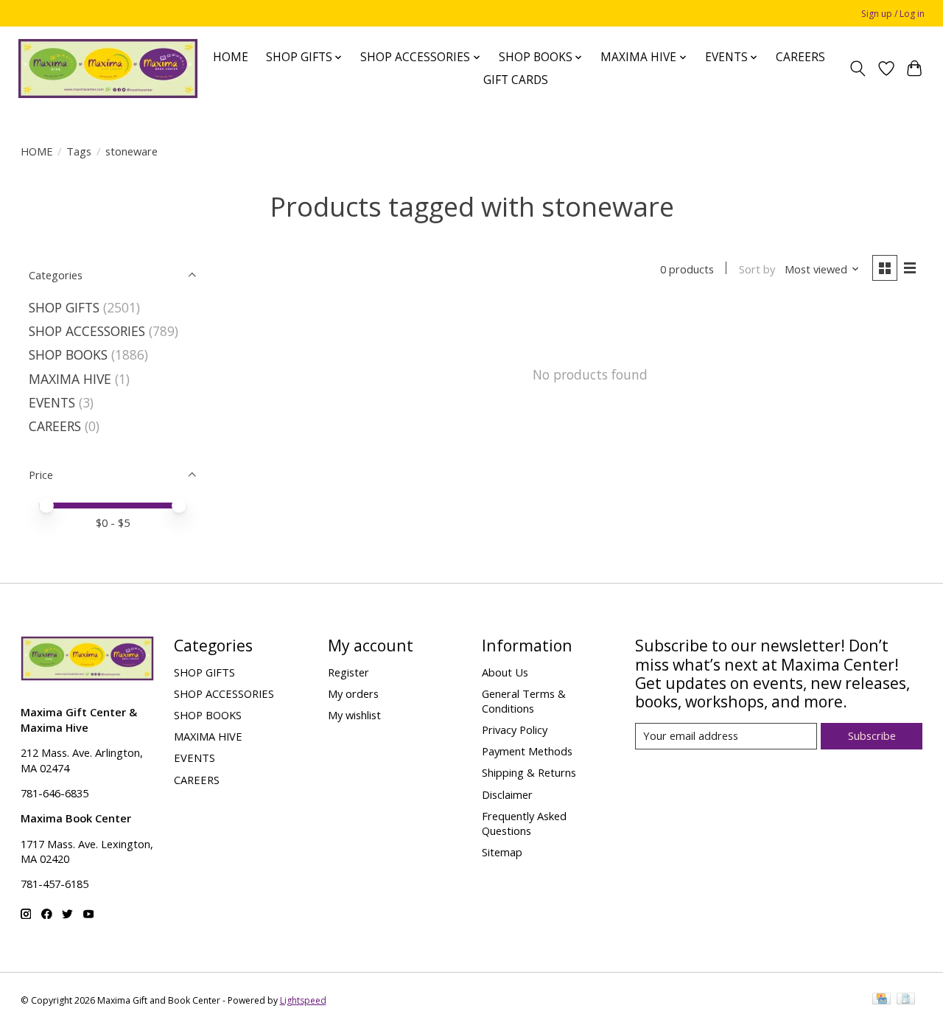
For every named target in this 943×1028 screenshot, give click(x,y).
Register (348, 672)
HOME (230, 57)
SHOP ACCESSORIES (87, 331)
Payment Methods (527, 751)
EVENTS (52, 402)
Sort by (757, 269)
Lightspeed (303, 1000)
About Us (505, 672)
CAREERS (800, 57)
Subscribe (872, 735)
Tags (78, 151)
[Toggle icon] (857, 68)
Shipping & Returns (529, 772)
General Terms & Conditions (524, 701)
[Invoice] (906, 1000)
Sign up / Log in (893, 13)
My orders (353, 693)
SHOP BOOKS (68, 354)
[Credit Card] (881, 1000)
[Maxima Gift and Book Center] (108, 68)
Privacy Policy (514, 729)
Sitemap (502, 852)
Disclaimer (507, 794)
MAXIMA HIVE (70, 379)
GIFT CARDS (515, 80)
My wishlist (354, 714)
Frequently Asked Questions (524, 823)
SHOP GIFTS (64, 307)
